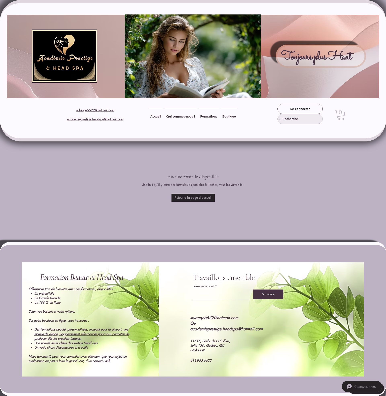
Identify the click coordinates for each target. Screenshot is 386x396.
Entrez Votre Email (203, 286)
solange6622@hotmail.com (95, 110)
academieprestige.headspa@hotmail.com (95, 119)
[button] (341, 115)
